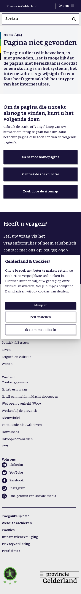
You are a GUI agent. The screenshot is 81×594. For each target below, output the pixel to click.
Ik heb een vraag (14, 389)
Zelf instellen (40, 317)
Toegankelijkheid (15, 516)
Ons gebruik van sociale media (33, 496)
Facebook (17, 480)
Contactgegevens (15, 382)
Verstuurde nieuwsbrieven (22, 425)
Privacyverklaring (16, 544)
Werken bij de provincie (20, 410)
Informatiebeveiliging (20, 537)
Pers (5, 446)
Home (8, 34)
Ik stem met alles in (40, 329)
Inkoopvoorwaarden (17, 439)
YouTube (16, 472)
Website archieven (17, 523)
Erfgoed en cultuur (16, 357)
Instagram (17, 488)
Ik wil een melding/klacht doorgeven (30, 396)
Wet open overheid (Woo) (21, 403)
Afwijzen (41, 305)
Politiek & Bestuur (16, 342)
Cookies (8, 530)
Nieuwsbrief (11, 418)
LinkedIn (16, 464)
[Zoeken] (74, 19)
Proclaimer (11, 551)
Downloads (10, 432)
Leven (6, 349)
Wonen (7, 364)
